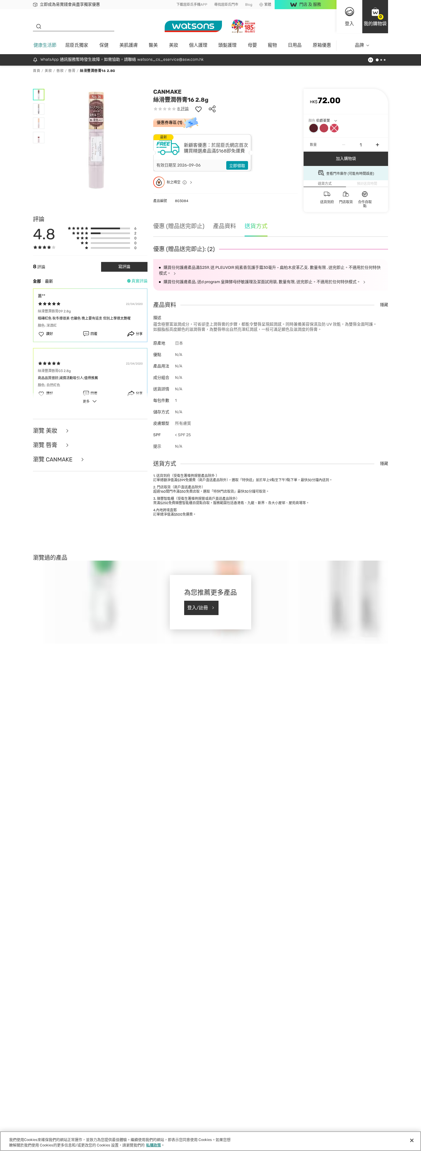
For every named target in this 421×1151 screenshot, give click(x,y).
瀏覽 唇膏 (46, 445)
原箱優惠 (322, 45)
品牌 (359, 45)
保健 (104, 45)
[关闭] (412, 1140)
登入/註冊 (197, 607)
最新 (49, 281)
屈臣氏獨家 (76, 45)
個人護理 (198, 45)
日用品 (295, 45)
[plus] (377, 145)
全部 (37, 281)
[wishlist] (198, 109)
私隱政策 (153, 1145)
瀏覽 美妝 (46, 431)
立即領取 (237, 165)
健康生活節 (45, 45)
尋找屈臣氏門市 (226, 5)
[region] (210, 1141)
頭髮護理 (227, 45)
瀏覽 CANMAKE (53, 459)
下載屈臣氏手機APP (191, 5)
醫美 (153, 45)
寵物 (272, 45)
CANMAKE (167, 91)
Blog (248, 5)
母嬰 (252, 45)
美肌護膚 (128, 45)
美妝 (173, 45)
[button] (375, 16)
